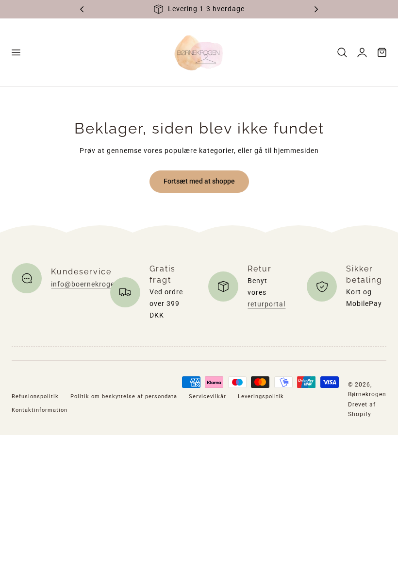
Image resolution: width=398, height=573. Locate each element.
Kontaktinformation (39, 410)
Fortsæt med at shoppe (199, 181)
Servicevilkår (207, 396)
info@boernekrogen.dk (90, 284)
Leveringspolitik (261, 396)
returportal (266, 304)
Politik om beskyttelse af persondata (123, 396)
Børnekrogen (367, 394)
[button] (15, 52)
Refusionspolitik (35, 396)
